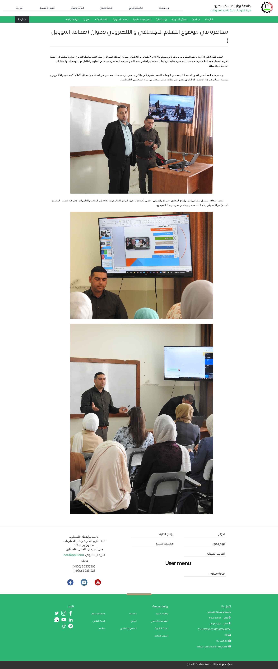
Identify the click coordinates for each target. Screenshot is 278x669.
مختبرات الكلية (164, 544)
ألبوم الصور (219, 544)
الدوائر (221, 534)
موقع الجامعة (71, 19)
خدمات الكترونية (120, 19)
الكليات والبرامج (136, 8)
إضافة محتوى (216, 573)
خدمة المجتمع (98, 613)
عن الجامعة (164, 8)
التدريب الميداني (215, 553)
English (22, 19)
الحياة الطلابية (161, 628)
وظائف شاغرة (162, 613)
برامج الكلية (161, 19)
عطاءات (101, 628)
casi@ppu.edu (74, 555)
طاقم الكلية (102, 19)
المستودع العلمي (128, 628)
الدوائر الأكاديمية (179, 19)
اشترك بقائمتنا (161, 636)
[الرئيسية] (267, 7)
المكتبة (133, 613)
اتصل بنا (19, 8)
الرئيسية (209, 19)
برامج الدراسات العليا (142, 19)
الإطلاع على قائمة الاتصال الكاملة (212, 647)
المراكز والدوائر (77, 8)
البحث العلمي (106, 8)
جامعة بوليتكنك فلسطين (232, 6)
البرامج (134, 621)
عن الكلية (196, 19)
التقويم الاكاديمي (159, 621)
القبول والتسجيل (47, 8)
